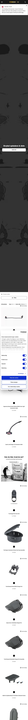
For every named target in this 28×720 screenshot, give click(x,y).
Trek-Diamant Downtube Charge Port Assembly (14, 659)
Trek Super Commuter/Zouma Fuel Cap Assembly (14, 550)
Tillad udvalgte (14, 382)
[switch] (24, 360)
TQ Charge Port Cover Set (14, 513)
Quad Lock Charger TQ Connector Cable (14, 444)
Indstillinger (21, 373)
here (22, 12)
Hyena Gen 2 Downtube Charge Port (14, 622)
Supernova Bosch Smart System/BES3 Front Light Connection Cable (14, 407)
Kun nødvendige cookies (14, 386)
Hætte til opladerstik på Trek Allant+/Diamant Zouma (14, 695)
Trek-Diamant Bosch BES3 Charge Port (14, 586)
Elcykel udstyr (6, 294)
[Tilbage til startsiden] (1, 294)
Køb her (14, 149)
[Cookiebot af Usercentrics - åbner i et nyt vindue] (20, 332)
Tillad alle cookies (14, 377)
